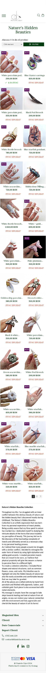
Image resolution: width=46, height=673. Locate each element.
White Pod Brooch (34, 372)
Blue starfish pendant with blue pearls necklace (34, 149)
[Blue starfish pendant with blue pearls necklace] (34, 135)
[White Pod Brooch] (34, 358)
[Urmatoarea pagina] (40, 496)
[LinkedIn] (23, 646)
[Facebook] (18, 646)
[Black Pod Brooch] (34, 98)
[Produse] (4, 16)
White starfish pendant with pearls (34, 483)
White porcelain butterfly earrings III (11, 261)
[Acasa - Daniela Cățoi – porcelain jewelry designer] (16, 16)
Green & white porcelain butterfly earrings (34, 298)
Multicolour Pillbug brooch (34, 186)
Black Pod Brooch (34, 112)
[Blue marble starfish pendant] (34, 432)
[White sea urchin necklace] (11, 395)
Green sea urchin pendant (11, 372)
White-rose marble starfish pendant (11, 483)
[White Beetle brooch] (11, 135)
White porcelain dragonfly (34, 335)
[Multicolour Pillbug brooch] (34, 172)
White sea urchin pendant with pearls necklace (11, 186)
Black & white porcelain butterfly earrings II (11, 335)
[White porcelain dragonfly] (34, 321)
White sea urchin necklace (11, 409)
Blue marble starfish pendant (34, 446)
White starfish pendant (11, 446)
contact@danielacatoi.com (17, 639)
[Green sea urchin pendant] (11, 358)
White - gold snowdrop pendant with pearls (34, 223)
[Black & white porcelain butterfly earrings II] (11, 321)
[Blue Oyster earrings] (34, 61)
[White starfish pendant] (11, 432)
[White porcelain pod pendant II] (11, 98)
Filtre (34, 44)
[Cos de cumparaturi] (42, 15)
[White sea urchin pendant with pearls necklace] (11, 172)
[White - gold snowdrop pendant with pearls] (34, 210)
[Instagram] (28, 646)
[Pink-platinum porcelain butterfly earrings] (34, 247)
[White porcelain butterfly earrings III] (11, 247)
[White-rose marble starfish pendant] (11, 469)
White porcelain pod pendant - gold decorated (11, 75)
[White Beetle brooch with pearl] (11, 210)
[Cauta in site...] (38, 15)
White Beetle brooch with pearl (11, 223)
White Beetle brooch (11, 149)
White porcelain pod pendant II (11, 112)
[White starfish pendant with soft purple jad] (34, 395)
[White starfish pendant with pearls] (34, 469)
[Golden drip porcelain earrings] (11, 284)
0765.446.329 (11, 636)
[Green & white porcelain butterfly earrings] (34, 284)
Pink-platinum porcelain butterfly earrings (34, 261)
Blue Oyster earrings (34, 75)
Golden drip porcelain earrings (11, 298)
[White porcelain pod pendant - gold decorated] (11, 61)
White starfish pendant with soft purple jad (34, 409)
